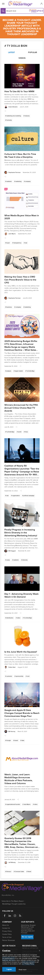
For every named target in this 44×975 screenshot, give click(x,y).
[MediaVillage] (21, 3)
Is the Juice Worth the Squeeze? (20, 652)
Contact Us (6, 928)
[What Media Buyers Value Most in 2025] (22, 200)
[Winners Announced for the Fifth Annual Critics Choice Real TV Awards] (22, 390)
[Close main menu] (39, 951)
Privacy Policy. (29, 964)
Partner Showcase (8, 940)
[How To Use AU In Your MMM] (22, 76)
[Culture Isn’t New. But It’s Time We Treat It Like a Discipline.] (22, 139)
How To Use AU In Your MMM (19, 91)
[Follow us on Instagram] (15, 915)
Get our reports (27, 937)
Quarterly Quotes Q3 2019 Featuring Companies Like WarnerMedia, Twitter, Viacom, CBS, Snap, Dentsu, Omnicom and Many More (21, 844)
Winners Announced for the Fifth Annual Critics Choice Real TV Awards (21, 408)
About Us (5, 925)
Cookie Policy (7, 934)
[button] (41, 3)
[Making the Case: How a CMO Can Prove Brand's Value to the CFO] (22, 261)
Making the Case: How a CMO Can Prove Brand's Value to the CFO (20, 280)
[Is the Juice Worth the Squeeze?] (22, 636)
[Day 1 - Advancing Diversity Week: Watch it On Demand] (22, 578)
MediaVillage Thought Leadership (13, 904)
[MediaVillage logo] (22, 887)
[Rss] (20, 915)
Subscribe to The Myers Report (13, 901)
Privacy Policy (7, 931)
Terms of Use (7, 937)
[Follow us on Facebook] (4, 915)
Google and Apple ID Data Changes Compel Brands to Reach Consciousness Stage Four (21, 713)
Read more (22, 970)
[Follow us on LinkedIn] (9, 915)
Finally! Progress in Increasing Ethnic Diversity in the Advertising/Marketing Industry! (20, 532)
